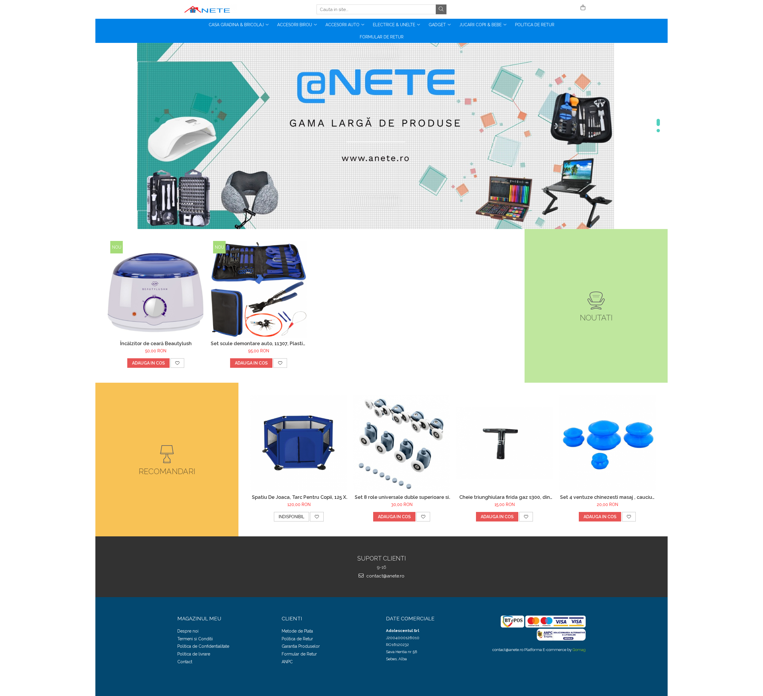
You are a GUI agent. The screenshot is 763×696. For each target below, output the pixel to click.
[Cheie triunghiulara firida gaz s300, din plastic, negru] (504, 443)
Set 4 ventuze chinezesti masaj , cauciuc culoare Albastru (607, 497)
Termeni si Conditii (195, 638)
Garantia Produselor (301, 646)
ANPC (287, 661)
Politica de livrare (193, 654)
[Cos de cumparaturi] (582, 8)
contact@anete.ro (384, 576)
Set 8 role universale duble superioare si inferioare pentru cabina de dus (402, 497)
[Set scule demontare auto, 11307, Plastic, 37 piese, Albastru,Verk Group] (258, 289)
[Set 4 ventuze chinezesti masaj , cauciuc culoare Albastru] (607, 443)
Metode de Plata (297, 631)
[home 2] (381, 136)
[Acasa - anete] (207, 9)
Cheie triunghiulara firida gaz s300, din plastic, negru (504, 497)
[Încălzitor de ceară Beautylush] (155, 289)
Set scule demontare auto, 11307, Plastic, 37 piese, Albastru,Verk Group (259, 343)
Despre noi (187, 631)
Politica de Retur (534, 24)
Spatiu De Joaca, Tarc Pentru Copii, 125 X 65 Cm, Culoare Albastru (299, 497)
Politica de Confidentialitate (203, 646)
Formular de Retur (382, 37)
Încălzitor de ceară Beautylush (156, 343)
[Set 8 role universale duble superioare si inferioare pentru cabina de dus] (401, 443)
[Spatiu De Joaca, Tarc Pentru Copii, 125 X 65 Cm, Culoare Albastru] (298, 443)
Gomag (579, 649)
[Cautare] (441, 9)
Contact (184, 661)
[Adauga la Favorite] (177, 363)
